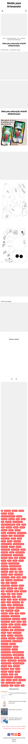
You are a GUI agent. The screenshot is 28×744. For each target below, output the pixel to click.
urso (3, 682)
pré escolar (12, 643)
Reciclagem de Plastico (7, 657)
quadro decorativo (6, 652)
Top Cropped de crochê (7, 677)
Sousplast (4, 671)
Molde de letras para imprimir (15, 709)
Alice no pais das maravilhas (8, 516)
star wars (11, 671)
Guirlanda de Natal (6, 596)
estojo (18, 577)
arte (2, 521)
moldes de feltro (5, 621)
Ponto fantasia (18, 635)
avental (23, 524)
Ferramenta (13, 582)
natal (24, 621)
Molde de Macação (6, 619)
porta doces (20, 638)
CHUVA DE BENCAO (18, 555)
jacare (19, 596)
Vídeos (18, 682)
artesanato (8, 521)
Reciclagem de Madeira (18, 652)
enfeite (10, 574)
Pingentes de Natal (19, 630)
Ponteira (3, 635)
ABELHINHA (7, 510)
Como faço (22, 558)
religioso (17, 657)
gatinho (3, 594)
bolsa (10, 535)
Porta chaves (12, 638)
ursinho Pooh (22, 680)
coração (3, 560)
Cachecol (12, 546)
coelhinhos (4, 558)
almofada (19, 516)
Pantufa (11, 624)
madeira (3, 605)
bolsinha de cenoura (18, 535)
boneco (3, 541)
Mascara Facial (19, 607)
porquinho (4, 638)
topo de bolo (18, 677)
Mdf (3, 610)
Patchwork (4, 627)
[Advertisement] (14, 25)
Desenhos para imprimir (15, 566)
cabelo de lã (4, 546)
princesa (16, 646)
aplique (23, 519)
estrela (24, 577)
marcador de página (17, 605)
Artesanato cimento (17, 521)
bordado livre (17, 541)
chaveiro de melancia (6, 555)
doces (20, 571)
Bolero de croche (22, 533)
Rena (22, 657)
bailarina (16, 527)
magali (9, 605)
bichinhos (17, 530)
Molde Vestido (16, 619)
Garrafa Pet (23, 591)
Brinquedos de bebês (18, 544)
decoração (4, 563)
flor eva (20, 588)
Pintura (9, 632)
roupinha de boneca (6, 663)
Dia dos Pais (13, 569)
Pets (12, 630)
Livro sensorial (16, 602)
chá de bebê (4, 552)
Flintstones (10, 588)
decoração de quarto (14, 563)
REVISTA (4, 660)
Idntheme (14, 741)
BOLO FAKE (4, 535)
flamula (3, 588)
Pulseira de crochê (6, 649)
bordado (10, 541)
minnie (16, 613)
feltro (7, 582)
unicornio (9, 680)
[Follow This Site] (15, 734)
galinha (16, 591)
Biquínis (3, 533)
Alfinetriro (11, 513)
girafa (13, 594)
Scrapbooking (5, 668)
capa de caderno (5, 549)
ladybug (15, 599)
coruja (9, 560)
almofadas (4, 519)
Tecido (11, 674)
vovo (11, 685)
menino (17, 610)
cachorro (18, 546)
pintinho (3, 632)
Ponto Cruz (10, 635)
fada (3, 582)
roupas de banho (12, 660)
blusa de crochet (11, 533)
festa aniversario (5, 585)
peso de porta (5, 630)
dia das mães (5, 569)
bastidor (11, 530)
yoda (22, 685)
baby (3, 527)
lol (22, 602)
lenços (3, 602)
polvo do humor (17, 632)
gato (9, 594)
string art (17, 671)
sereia (12, 668)
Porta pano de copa (6, 641)
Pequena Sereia (16, 627)
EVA (3, 580)
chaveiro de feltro (20, 552)
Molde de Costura (15, 616)
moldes (23, 619)
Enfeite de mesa (18, 574)
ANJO (17, 519)
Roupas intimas (21, 660)
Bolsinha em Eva (5, 538)
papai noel (17, 624)
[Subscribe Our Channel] (19, 734)
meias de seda (9, 610)
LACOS (9, 599)
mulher (13, 621)
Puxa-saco (14, 649)
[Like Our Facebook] (8, 734)
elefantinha (4, 574)
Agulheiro (15, 510)
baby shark (8, 527)
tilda (16, 674)
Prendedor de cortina (6, 646)
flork (3, 591)
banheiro (22, 527)
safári (10, 666)
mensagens (4, 613)
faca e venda (9, 580)
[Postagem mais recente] (12, 379)
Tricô (3, 680)
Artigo (18, 524)
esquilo (13, 577)
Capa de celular (15, 549)
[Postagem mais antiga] (16, 379)
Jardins (3, 599)
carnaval (23, 549)
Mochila (22, 613)
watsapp (17, 685)
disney (11, 571)
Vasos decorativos (10, 682)
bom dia (13, 538)
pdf (10, 627)
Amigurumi (11, 519)
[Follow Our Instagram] (12, 734)
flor (16, 588)
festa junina (14, 585)
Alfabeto (21, 510)
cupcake (21, 560)
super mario (4, 674)
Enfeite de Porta (5, 577)
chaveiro (12, 552)
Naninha (19, 621)
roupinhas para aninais (18, 663)
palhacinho (4, 624)
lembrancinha (22, 599)
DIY (16, 571)
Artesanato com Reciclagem (8, 524)
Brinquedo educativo (6, 544)
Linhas (8, 602)
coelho (10, 558)
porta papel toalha (17, 641)
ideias (13, 596)
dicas (19, 569)
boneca (19, 538)
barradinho (4, 530)
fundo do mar (9, 591)
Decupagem (4, 566)
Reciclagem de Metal (6, 655)
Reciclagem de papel (18, 655)
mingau (11, 613)
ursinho (15, 680)
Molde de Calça (5, 616)
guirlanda (19, 594)
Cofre (16, 558)
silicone (17, 668)
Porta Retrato (5, 643)
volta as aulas (5, 685)
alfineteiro (4, 513)
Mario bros (11, 607)
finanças (21, 585)
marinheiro (4, 607)
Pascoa (24, 624)
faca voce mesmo (18, 580)
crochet (15, 560)
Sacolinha (4, 666)
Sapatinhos (16, 666)
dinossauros (4, 571)
